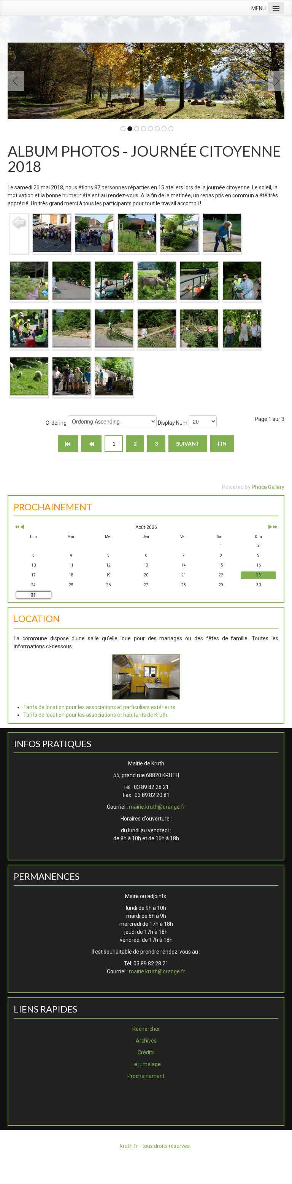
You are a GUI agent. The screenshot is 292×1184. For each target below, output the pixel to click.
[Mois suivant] (270, 528)
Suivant (188, 443)
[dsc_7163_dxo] (157, 280)
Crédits (146, 1052)
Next (274, 81)
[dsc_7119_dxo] (29, 280)
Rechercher (146, 1029)
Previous (17, 81)
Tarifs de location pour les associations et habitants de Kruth (95, 715)
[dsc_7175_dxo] (242, 280)
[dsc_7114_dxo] (179, 232)
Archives (146, 1041)
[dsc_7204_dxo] (242, 328)
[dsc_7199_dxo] (199, 328)
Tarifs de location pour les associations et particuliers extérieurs (99, 707)
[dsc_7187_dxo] (114, 328)
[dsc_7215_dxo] (71, 376)
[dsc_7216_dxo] (114, 376)
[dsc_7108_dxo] (94, 232)
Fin (222, 443)
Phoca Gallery (268, 487)
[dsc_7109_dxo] (137, 232)
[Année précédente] (16, 528)
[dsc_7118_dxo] (222, 232)
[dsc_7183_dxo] (29, 328)
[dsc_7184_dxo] (71, 328)
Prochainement (146, 1076)
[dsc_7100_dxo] (52, 232)
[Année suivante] (274, 528)
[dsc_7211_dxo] (29, 376)
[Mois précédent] (22, 528)
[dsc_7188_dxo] (157, 328)
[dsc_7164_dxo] (199, 280)
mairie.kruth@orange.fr (157, 807)
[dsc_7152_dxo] (114, 280)
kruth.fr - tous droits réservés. (155, 1146)
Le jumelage (146, 1064)
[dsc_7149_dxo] (71, 280)
